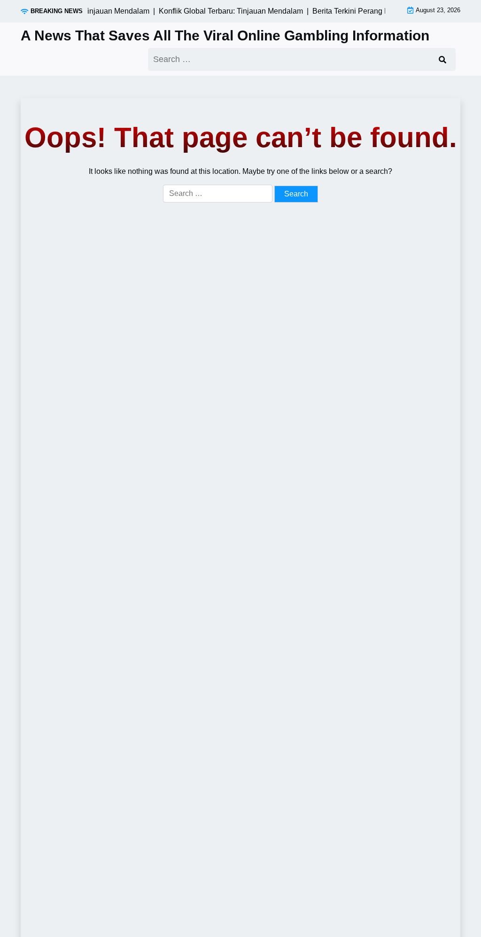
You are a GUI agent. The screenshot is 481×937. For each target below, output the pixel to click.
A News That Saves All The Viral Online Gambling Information (225, 35)
